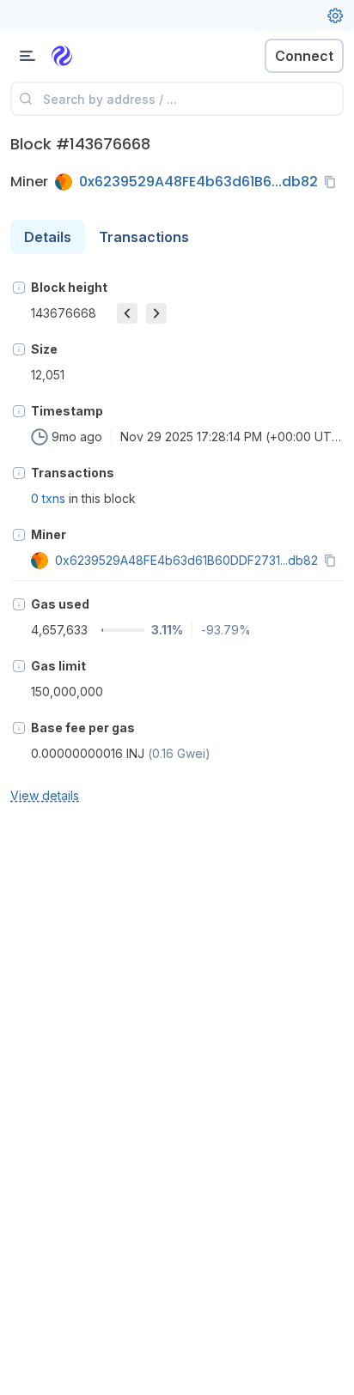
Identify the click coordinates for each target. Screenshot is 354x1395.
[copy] (333, 182)
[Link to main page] (103, 55)
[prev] (127, 313)
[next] (156, 313)
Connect (304, 55)
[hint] (18, 287)
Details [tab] (47, 237)
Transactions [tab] (144, 237)
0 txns (48, 498)
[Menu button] (27, 56)
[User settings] (335, 15)
